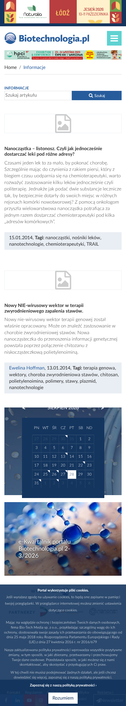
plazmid (88, 381)
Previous (26, 408)
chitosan (109, 374)
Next (99, 408)
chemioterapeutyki (65, 244)
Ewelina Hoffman (27, 368)
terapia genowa (99, 368)
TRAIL (92, 244)
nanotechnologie (26, 244)
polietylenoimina (26, 381)
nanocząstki (57, 237)
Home (10, 67)
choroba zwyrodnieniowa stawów (63, 374)
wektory (17, 374)
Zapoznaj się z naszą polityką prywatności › (63, 685)
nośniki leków (86, 237)
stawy (71, 381)
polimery (54, 381)
